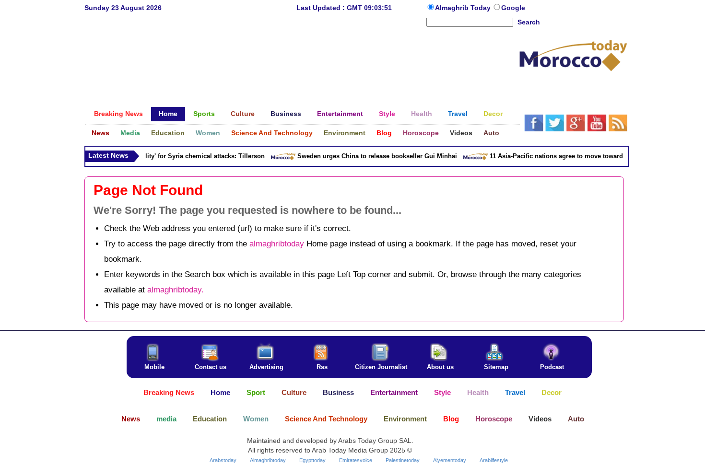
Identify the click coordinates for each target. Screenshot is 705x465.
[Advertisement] (301, 59)
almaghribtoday (276, 243)
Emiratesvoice (355, 460)
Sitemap (496, 367)
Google (513, 8)
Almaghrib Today (464, 8)
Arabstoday (223, 460)
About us (440, 367)
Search (528, 22)
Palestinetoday (403, 460)
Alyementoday (449, 460)
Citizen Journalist (381, 367)
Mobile (154, 367)
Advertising (266, 367)
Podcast (552, 367)
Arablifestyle (494, 460)
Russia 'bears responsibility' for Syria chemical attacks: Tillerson (165, 156)
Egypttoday (312, 460)
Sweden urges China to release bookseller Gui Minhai (374, 156)
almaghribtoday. (175, 289)
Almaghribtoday (268, 460)
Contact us (210, 367)
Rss (322, 367)
